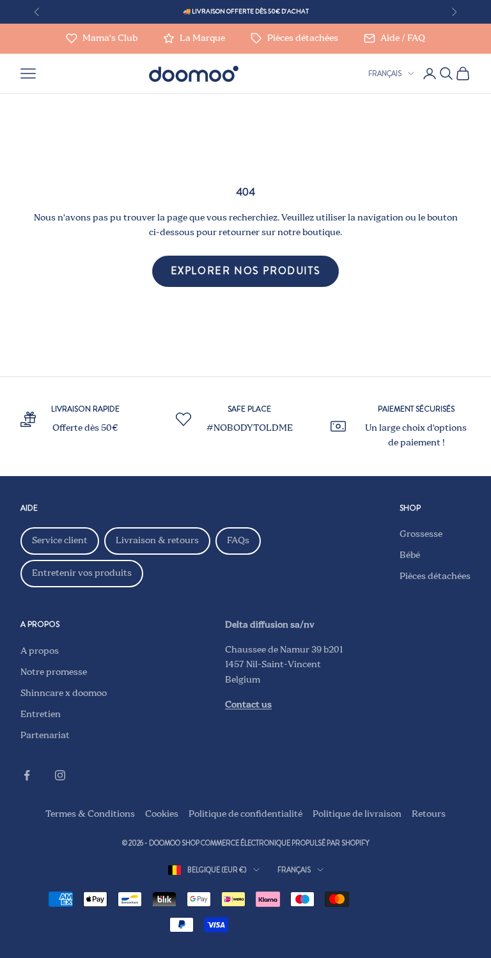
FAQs (238, 540)
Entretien (40, 714)
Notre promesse (53, 672)
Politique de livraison (357, 814)
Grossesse (421, 534)
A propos (39, 651)
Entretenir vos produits (82, 573)
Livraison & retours (157, 540)
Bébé (410, 555)
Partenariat (45, 735)
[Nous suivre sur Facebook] (26, 775)
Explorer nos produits (246, 270)
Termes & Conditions (90, 814)
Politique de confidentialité (245, 814)
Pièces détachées (435, 576)
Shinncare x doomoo (63, 693)
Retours (429, 814)
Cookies (161, 814)
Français (384, 73)
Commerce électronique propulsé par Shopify (285, 843)
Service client (60, 540)
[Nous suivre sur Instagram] (60, 775)
